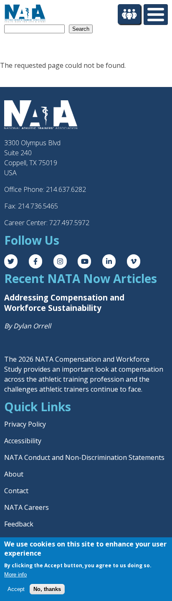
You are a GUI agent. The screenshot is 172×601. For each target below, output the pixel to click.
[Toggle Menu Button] (156, 14)
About (13, 474)
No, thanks (47, 589)
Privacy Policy (25, 424)
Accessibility (22, 440)
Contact (16, 490)
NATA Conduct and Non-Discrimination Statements (84, 457)
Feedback (18, 524)
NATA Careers (26, 507)
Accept (16, 589)
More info (15, 574)
